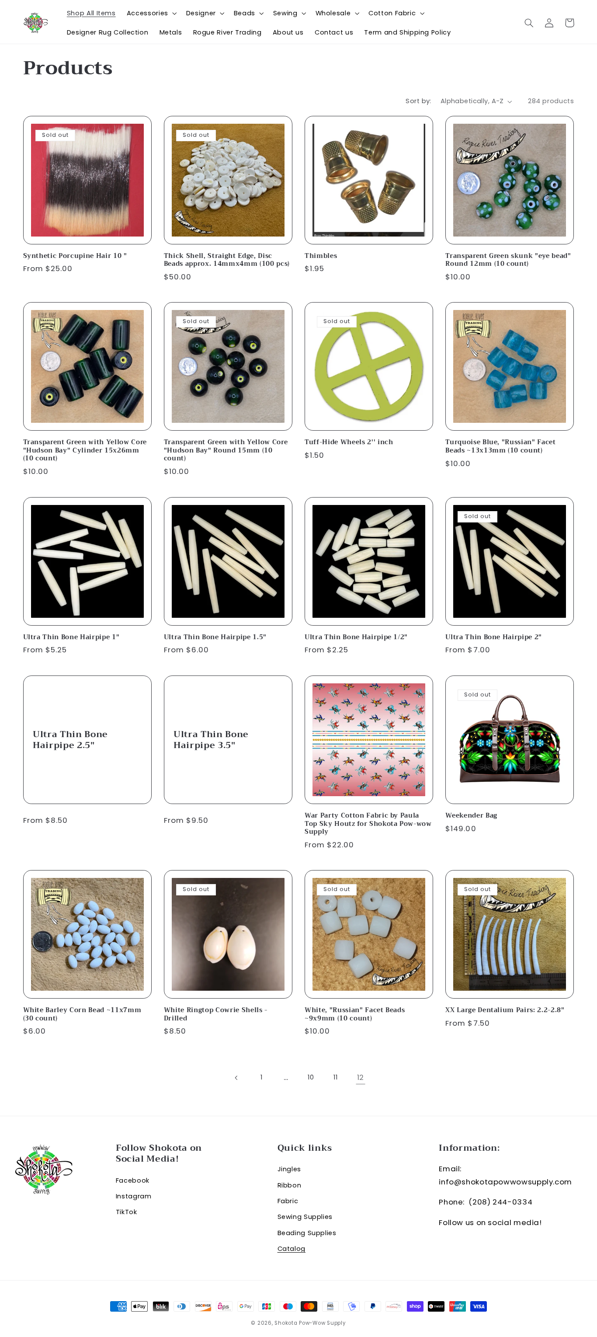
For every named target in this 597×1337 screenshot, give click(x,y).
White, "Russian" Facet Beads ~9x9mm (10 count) (355, 1014)
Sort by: (418, 101)
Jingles (289, 1169)
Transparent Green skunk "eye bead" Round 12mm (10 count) (508, 260)
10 (311, 1077)
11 (335, 1077)
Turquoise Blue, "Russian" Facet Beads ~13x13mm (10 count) (500, 447)
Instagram (134, 1196)
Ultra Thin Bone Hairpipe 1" (71, 637)
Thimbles (321, 256)
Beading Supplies (307, 1233)
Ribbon (290, 1185)
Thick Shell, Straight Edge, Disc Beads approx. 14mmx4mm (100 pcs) (227, 260)
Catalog (291, 1248)
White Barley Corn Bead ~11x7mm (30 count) (82, 1014)
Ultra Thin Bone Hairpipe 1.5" (215, 637)
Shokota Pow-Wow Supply (310, 1323)
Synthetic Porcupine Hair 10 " (75, 256)
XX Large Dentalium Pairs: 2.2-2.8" (504, 1010)
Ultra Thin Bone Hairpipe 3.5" (211, 740)
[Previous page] (236, 1078)
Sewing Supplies (305, 1216)
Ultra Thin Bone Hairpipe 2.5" (70, 740)
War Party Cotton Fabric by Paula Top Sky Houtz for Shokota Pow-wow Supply (368, 824)
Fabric (288, 1201)
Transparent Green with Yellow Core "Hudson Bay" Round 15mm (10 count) (226, 451)
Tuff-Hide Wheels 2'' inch (349, 442)
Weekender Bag (471, 816)
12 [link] (360, 1077)
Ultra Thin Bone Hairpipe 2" (493, 637)
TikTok (126, 1212)
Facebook (132, 1180)
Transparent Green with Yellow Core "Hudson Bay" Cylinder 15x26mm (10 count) (85, 451)
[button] (150, 13)
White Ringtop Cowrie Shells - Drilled (215, 1014)
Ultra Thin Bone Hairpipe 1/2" (356, 637)
